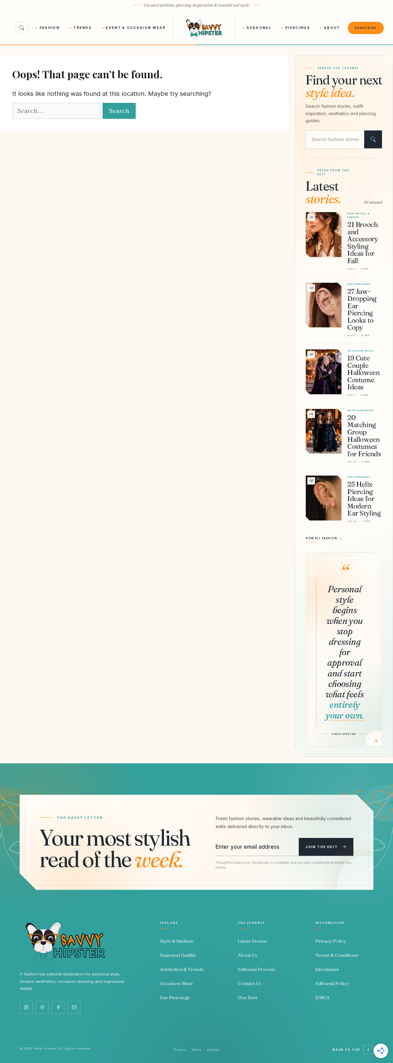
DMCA (322, 997)
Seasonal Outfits (178, 955)
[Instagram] (26, 1007)
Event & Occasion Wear (135, 28)
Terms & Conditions (337, 955)
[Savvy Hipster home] (204, 28)
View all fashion (324, 538)
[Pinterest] (42, 1007)
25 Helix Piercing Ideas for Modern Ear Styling (364, 498)
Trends (82, 28)
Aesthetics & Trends (182, 969)
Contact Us (249, 983)
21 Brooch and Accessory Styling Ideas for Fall (362, 242)
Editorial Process (256, 969)
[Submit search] (373, 139)
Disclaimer (327, 969)
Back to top (351, 1049)
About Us (247, 955)
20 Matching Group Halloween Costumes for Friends (364, 435)
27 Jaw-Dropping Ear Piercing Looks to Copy (362, 309)
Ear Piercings (175, 997)
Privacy (179, 1049)
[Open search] (22, 28)
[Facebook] (58, 1007)
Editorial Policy (332, 983)
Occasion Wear (176, 983)
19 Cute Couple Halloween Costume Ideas (363, 372)
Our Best (247, 997)
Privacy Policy (330, 941)
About (332, 28)
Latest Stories (252, 941)
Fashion (50, 28)
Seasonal (259, 28)
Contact (213, 1049)
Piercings (297, 28)
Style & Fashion (176, 941)
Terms (196, 1049)
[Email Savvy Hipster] (74, 1007)
